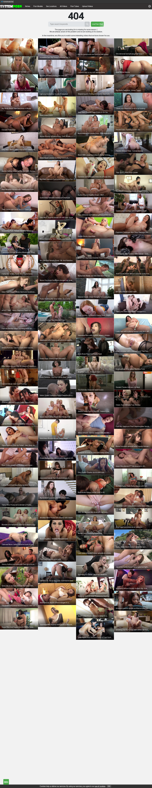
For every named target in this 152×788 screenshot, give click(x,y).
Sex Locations (51, 6)
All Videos (63, 6)
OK (109, 786)
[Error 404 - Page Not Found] (11, 6)
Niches (27, 6)
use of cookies (100, 786)
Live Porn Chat (97, 24)
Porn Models (38, 6)
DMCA (6, 781)
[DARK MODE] (149, 6)
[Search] (87, 24)
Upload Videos (87, 6)
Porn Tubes (74, 6)
